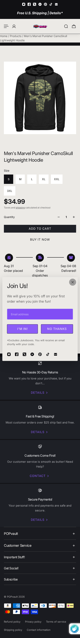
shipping (20, 207)
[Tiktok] (51, 4)
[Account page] (14, 26)
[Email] (56, 4)
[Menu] (6, 26)
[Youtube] (40, 4)
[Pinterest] (45, 4)
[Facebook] (29, 4)
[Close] (72, 282)
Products (16, 36)
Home (4, 36)
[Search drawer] (66, 26)
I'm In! (22, 329)
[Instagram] (23, 4)
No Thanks (57, 329)
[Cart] (74, 26)
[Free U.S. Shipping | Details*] (40, 13)
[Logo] (40, 26)
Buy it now (40, 239)
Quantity (9, 217)
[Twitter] (34, 4)
